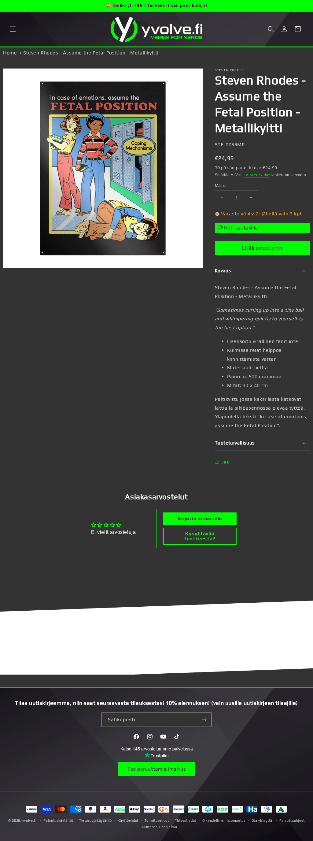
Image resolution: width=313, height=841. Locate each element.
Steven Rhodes (229, 70)
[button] (13, 29)
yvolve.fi (29, 820)
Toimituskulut (257, 175)
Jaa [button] (225, 462)
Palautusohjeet (292, 820)
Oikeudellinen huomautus (223, 820)
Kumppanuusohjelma (159, 827)
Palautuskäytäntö (58, 820)
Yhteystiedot (185, 820)
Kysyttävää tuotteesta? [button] (199, 536)
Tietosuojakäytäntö (95, 820)
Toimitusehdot (157, 820)
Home (10, 53)
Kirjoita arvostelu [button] (200, 518)
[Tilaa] (204, 720)
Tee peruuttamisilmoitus (156, 769)
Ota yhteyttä (262, 820)
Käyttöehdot (128, 820)
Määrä (221, 185)
